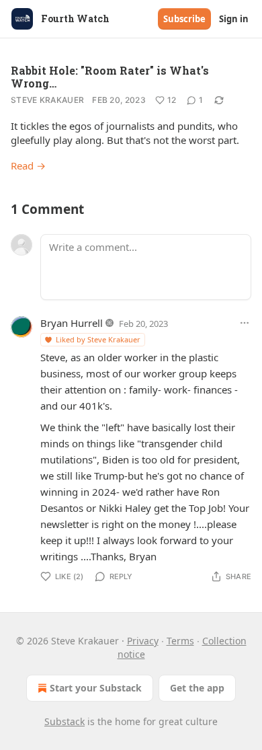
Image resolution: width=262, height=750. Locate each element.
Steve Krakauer (47, 100)
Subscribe (184, 19)
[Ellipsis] (244, 323)
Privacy (143, 640)
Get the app (197, 687)
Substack (64, 721)
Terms (180, 640)
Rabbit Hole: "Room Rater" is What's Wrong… (110, 76)
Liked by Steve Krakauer (98, 339)
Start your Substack (96, 687)
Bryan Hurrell (71, 323)
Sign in (234, 19)
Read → (28, 165)
